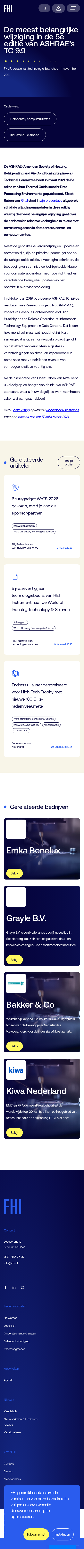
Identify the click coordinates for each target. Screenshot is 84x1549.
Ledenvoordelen (15, 1306)
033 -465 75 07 (14, 1257)
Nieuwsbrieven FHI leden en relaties (21, 1422)
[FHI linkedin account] (14, 1288)
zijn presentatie (51, 200)
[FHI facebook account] (5, 1288)
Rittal (24, 200)
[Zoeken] (44, 8)
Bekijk (14, 873)
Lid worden (10, 1317)
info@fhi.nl (11, 1263)
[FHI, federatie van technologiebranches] (8, 8)
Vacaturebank (12, 1432)
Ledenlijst (9, 1325)
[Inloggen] (58, 8)
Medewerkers (12, 1479)
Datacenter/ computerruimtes (30, 119)
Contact (9, 1230)
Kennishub (10, 1411)
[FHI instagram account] (22, 1288)
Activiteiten (11, 1368)
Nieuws (9, 1399)
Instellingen (62, 1534)
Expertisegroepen (14, 1349)
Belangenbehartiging (16, 1341)
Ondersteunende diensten (20, 1333)
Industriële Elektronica (24, 135)
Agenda (8, 1380)
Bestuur (8, 1471)
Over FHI (10, 1452)
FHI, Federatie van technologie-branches (31, 68)
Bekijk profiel (69, 462)
